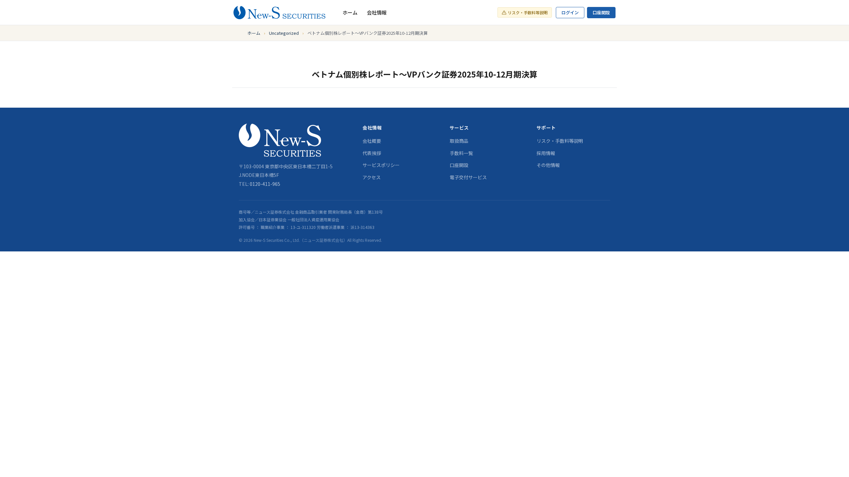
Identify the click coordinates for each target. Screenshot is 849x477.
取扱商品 (459, 140)
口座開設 (601, 12)
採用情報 (546, 153)
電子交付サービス (468, 177)
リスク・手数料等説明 (528, 12)
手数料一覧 (461, 153)
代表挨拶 (371, 153)
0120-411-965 (265, 184)
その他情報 (548, 165)
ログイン (570, 12)
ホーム (350, 12)
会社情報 (377, 12)
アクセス (371, 177)
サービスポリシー (381, 165)
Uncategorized (284, 33)
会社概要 (371, 140)
